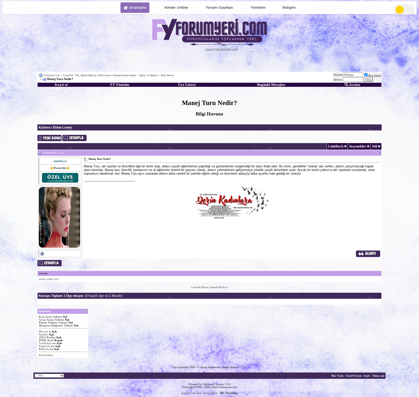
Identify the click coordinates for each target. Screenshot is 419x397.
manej (42, 278)
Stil (374, 146)
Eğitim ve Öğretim (148, 75)
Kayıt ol (61, 85)
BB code (43, 331)
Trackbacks (45, 343)
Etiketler (43, 273)
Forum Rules (46, 355)
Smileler (43, 334)
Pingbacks (44, 346)
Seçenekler (357, 146)
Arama (354, 85)
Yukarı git (378, 375)
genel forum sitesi (191, 392)
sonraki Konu (217, 287)
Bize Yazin (337, 375)
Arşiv (367, 375)
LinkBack (335, 146)
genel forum (211, 392)
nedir (50, 278)
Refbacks (44, 349)
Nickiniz (338, 74)
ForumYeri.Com (52, 75)
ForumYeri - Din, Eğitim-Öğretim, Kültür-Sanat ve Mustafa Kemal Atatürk (99, 75)
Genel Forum (354, 375)
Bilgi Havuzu (167, 75)
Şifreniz (337, 79)
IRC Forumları (229, 392)
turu (56, 278)
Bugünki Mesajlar (271, 85)
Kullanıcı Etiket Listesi (55, 127)
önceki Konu (200, 287)
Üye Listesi (186, 85)
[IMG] (42, 337)
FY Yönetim (119, 85)
